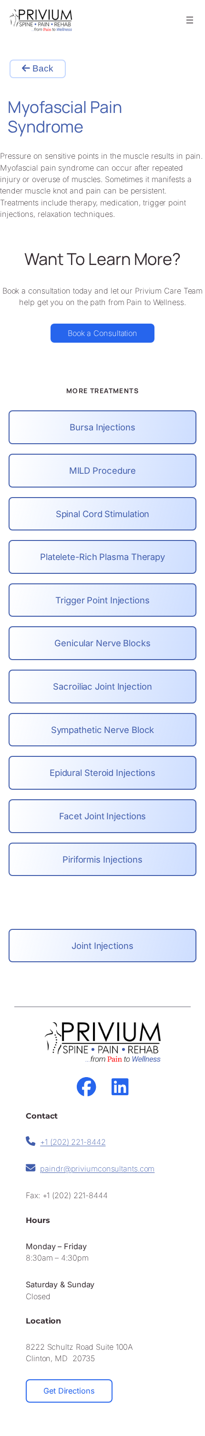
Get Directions (69, 1390)
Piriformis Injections (102, 859)
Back (41, 68)
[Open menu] (189, 20)
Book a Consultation (102, 333)
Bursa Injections (102, 427)
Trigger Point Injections (102, 600)
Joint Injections (102, 945)
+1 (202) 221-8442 (72, 1142)
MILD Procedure (102, 470)
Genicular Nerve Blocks (102, 643)
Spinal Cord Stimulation (103, 514)
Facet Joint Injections (102, 816)
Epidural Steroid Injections (102, 772)
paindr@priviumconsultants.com (97, 1168)
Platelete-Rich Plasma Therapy (102, 556)
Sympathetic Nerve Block (102, 729)
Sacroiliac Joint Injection (102, 686)
